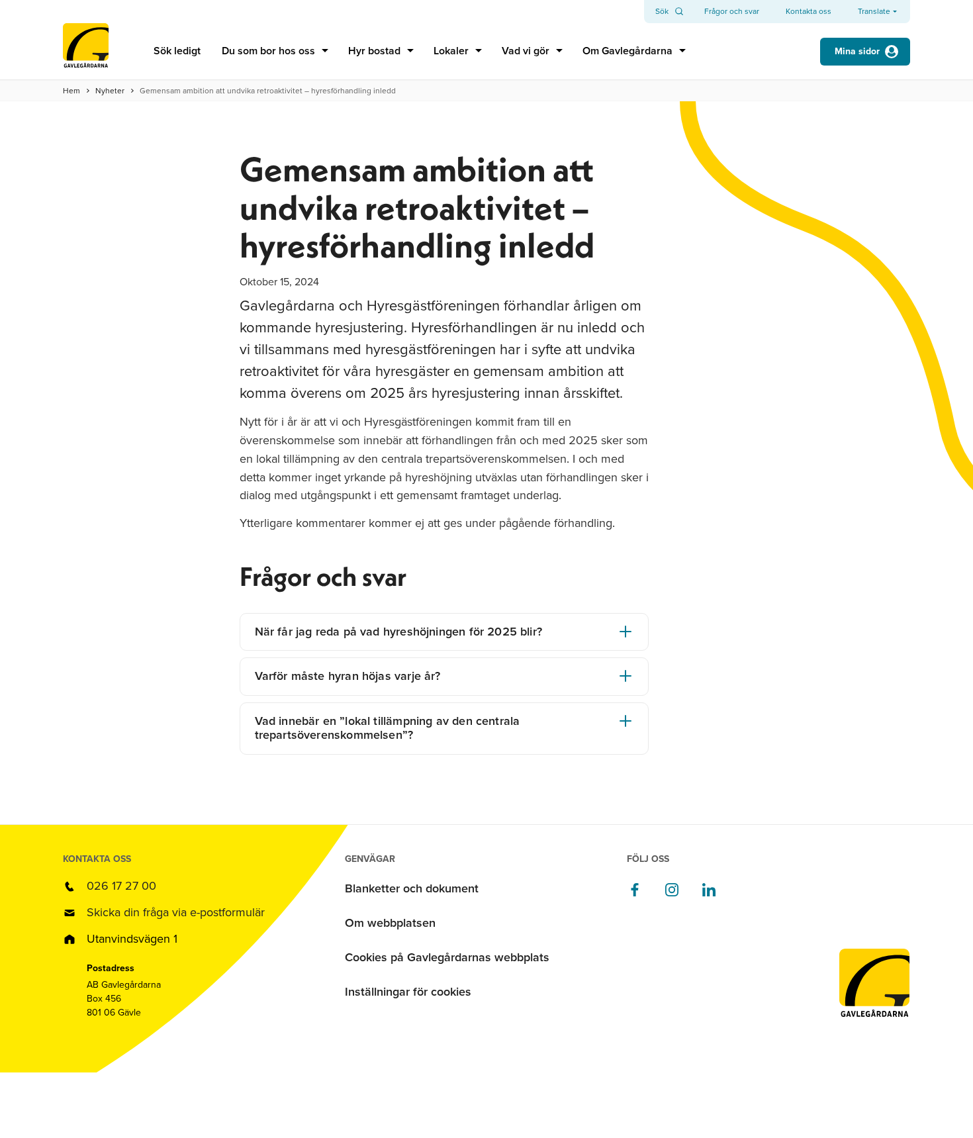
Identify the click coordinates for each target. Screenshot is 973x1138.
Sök (662, 11)
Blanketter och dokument (412, 888)
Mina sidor (857, 51)
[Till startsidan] (86, 51)
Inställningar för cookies (408, 991)
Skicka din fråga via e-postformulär (176, 912)
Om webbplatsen (390, 922)
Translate (874, 12)
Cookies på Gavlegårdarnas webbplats (447, 957)
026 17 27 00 (121, 885)
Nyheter (109, 91)
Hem (71, 91)
